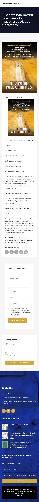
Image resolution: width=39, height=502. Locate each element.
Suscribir (19, 481)
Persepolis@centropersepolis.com (16, 398)
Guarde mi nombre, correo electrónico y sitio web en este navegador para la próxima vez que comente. (21, 311)
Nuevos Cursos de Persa (19, 425)
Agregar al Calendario (19, 363)
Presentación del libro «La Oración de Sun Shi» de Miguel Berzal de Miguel (23, 435)
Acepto (19, 495)
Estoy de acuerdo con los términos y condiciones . (20, 475)
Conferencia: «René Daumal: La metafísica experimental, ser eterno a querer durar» (21, 445)
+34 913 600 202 (9, 394)
